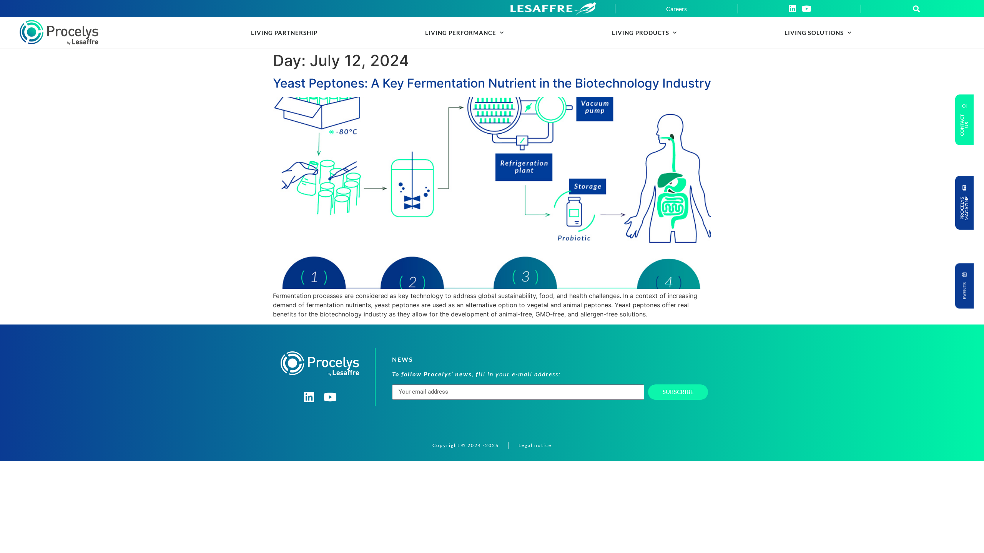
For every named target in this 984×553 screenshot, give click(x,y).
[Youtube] (806, 9)
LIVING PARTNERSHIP (284, 32)
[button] (916, 8)
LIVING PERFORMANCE (460, 32)
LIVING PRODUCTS (640, 32)
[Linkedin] (792, 9)
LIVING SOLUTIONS (814, 32)
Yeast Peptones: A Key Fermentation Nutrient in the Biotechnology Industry (492, 83)
